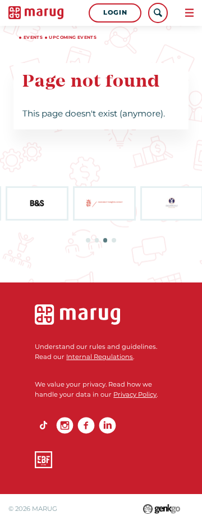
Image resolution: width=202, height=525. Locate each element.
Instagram (64, 425)
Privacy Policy (135, 394)
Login (115, 12)
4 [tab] (114, 240)
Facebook (85, 425)
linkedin (107, 425)
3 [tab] (105, 240)
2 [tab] (97, 240)
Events (33, 37)
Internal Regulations (99, 357)
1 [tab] (88, 240)
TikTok (43, 425)
